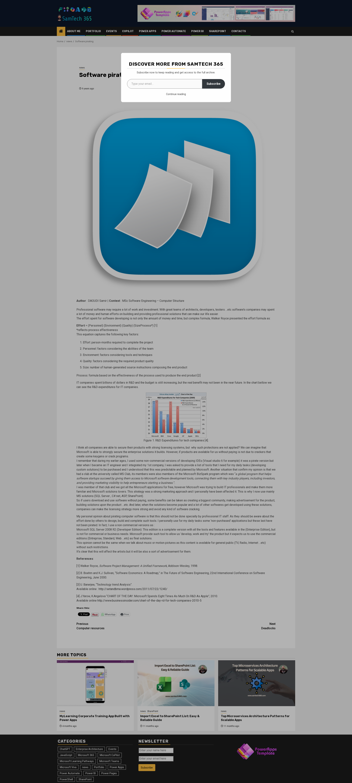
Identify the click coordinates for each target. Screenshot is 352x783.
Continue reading (176, 94)
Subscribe (214, 83)
